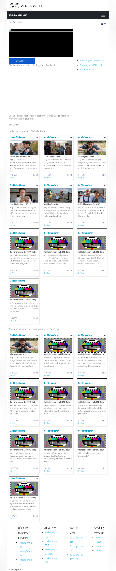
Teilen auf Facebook (22, 61)
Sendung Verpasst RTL (51, 534)
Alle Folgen (13, 177)
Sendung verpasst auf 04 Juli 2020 (91, 65)
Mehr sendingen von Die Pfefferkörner (92, 60)
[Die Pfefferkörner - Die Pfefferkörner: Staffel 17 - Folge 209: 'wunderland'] (24, 488)
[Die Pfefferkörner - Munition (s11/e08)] (58, 195)
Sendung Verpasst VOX (51, 560)
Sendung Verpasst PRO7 (76, 539)
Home (98, 537)
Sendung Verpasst (18, 15)
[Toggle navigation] (103, 15)
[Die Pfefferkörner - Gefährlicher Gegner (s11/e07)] (92, 195)
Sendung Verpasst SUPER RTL (51, 551)
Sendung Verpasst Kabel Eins (76, 556)
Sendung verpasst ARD (87, 69)
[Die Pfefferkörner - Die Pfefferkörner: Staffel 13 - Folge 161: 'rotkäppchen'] (24, 393)
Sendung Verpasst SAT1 (76, 548)
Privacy (98, 550)
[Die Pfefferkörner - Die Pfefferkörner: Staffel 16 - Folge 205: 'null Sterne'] (58, 441)
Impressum (100, 546)
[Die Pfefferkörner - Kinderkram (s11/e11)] (58, 147)
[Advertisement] (41, 88)
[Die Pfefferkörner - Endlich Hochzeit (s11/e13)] (24, 147)
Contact (98, 541)
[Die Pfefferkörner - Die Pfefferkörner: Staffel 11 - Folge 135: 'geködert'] (58, 243)
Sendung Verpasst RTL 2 (51, 543)
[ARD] (103, 24)
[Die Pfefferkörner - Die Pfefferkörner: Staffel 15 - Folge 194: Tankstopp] (58, 393)
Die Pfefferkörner (16, 22)
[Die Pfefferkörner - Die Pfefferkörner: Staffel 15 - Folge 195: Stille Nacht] (92, 441)
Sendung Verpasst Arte (26, 562)
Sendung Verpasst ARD (26, 545)
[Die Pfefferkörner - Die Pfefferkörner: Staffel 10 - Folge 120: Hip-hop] (58, 345)
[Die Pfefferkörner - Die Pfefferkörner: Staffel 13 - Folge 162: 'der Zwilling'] (24, 441)
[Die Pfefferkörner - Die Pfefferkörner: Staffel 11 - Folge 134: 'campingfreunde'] (92, 243)
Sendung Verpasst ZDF (26, 553)
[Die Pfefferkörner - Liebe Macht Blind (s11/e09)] (24, 195)
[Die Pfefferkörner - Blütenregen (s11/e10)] (92, 147)
